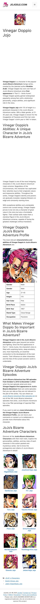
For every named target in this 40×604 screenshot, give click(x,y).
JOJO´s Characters (12, 578)
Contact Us (27, 593)
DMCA (11, 595)
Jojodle (19, 593)
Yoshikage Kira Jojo (29, 550)
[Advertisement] (20, 57)
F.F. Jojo (29, 491)
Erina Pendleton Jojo (29, 530)
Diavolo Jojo (11, 570)
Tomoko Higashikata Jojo (10, 471)
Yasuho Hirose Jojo (29, 510)
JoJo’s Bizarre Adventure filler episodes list (19, 396)
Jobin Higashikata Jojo (13, 584)
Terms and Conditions (29, 595)
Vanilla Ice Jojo (11, 491)
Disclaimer (17, 595)
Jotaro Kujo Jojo (29, 570)
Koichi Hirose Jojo (12, 581)
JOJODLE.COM (18, 4)
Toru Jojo (11, 510)
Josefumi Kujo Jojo (29, 470)
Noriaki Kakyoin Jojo (10, 550)
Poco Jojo (11, 529)
